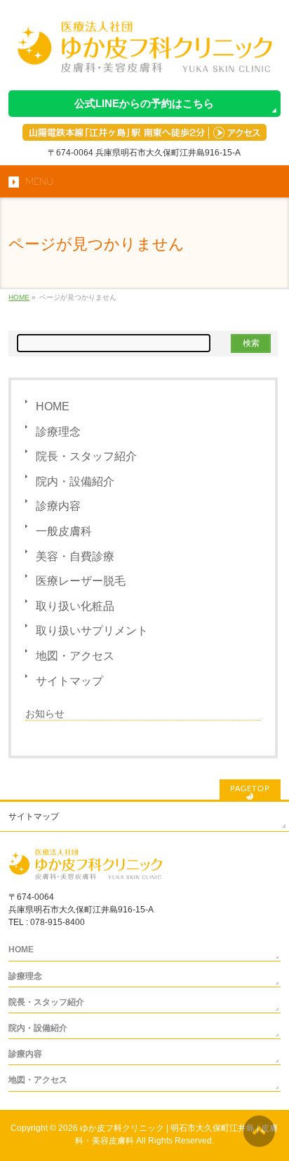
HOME (52, 406)
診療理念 (58, 432)
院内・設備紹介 (75, 481)
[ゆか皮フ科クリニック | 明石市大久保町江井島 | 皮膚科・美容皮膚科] (144, 60)
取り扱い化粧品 (75, 606)
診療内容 (58, 506)
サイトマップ (69, 681)
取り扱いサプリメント (92, 631)
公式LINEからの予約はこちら (144, 103)
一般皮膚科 (64, 531)
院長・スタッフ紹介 (86, 456)
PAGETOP (250, 789)
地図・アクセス (75, 656)
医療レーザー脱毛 (81, 581)
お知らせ (45, 713)
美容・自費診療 (75, 556)
